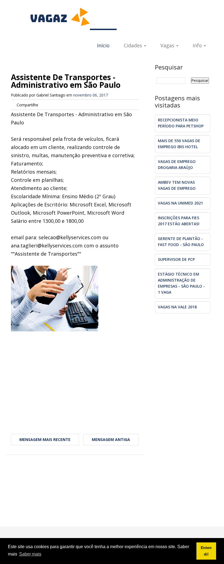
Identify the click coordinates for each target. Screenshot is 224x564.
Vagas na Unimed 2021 (180, 203)
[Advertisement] (74, 375)
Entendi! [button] (206, 550)
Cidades (133, 45)
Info (198, 45)
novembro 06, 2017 (90, 95)
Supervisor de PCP (176, 259)
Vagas (168, 45)
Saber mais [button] (30, 554)
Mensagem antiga (111, 439)
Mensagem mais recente (44, 439)
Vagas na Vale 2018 (177, 306)
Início (103, 45)
